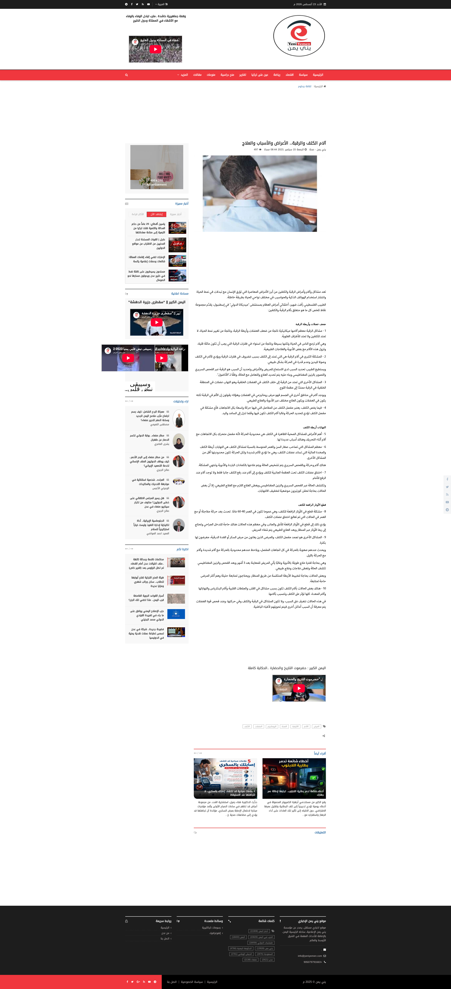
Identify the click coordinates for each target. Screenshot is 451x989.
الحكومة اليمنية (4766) (241, 948)
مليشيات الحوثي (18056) (261, 943)
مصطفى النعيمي (159, 424)
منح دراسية (227, 74)
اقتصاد (290, 74)
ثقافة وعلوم (304, 86)
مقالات (197, 74)
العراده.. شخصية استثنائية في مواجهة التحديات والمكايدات (150, 481)
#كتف (247, 726)
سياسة (303, 74)
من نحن (165, 933)
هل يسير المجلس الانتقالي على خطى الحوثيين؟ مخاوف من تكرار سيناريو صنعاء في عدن (149, 502)
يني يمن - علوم (315, 787)
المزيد (184, 74)
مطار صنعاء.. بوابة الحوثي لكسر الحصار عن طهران (149, 437)
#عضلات (258, 726)
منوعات (211, 74)
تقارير (242, 74)
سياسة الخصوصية (192, 982)
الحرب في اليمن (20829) (261, 937)
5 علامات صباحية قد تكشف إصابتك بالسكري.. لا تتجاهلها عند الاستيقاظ (229, 793)
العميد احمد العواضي (158, 533)
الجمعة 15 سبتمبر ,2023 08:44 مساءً (284, 150)
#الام (306, 726)
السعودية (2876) (265, 954)
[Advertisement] (225, 113)
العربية (161, 4)
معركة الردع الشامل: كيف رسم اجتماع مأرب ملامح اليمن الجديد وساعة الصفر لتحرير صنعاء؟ (150, 416)
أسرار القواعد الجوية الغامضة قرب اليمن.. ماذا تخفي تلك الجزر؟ (146, 597)
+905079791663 (313, 962)
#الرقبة (295, 726)
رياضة (276, 74)
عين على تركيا (259, 74)
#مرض (316, 726)
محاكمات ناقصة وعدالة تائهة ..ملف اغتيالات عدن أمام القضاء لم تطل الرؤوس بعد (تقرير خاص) (146, 563)
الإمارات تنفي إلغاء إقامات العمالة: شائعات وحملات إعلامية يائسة (146, 259)
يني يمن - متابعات (245, 787)
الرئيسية (318, 74)
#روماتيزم (272, 726)
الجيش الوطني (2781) (241, 954)
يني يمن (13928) (265, 948)
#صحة (284, 726)
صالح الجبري (163, 470)
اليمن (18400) (238, 937)
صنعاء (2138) (250, 960)
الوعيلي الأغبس (160, 488)
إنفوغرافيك (215, 933)
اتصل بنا (165, 939)
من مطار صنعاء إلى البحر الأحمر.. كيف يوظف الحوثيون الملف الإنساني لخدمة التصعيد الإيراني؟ (149, 461)
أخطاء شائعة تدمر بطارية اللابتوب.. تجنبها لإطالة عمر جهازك (296, 793)
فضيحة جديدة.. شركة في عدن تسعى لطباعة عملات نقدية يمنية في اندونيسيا (146, 633)
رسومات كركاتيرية (211, 928)
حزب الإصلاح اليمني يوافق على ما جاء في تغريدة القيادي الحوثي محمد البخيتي (147, 615)
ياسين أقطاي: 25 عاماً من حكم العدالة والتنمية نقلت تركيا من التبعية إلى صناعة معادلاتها (148, 228)
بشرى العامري (161, 444)
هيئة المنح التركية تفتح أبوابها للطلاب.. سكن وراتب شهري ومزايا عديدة (147, 581)
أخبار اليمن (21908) (259, 931)
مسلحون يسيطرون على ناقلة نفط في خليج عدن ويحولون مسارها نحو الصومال (146, 275)
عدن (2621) (267, 960)
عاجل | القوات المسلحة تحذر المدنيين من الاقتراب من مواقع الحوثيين (148, 243)
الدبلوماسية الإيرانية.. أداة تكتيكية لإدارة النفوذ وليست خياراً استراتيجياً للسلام (151, 525)
